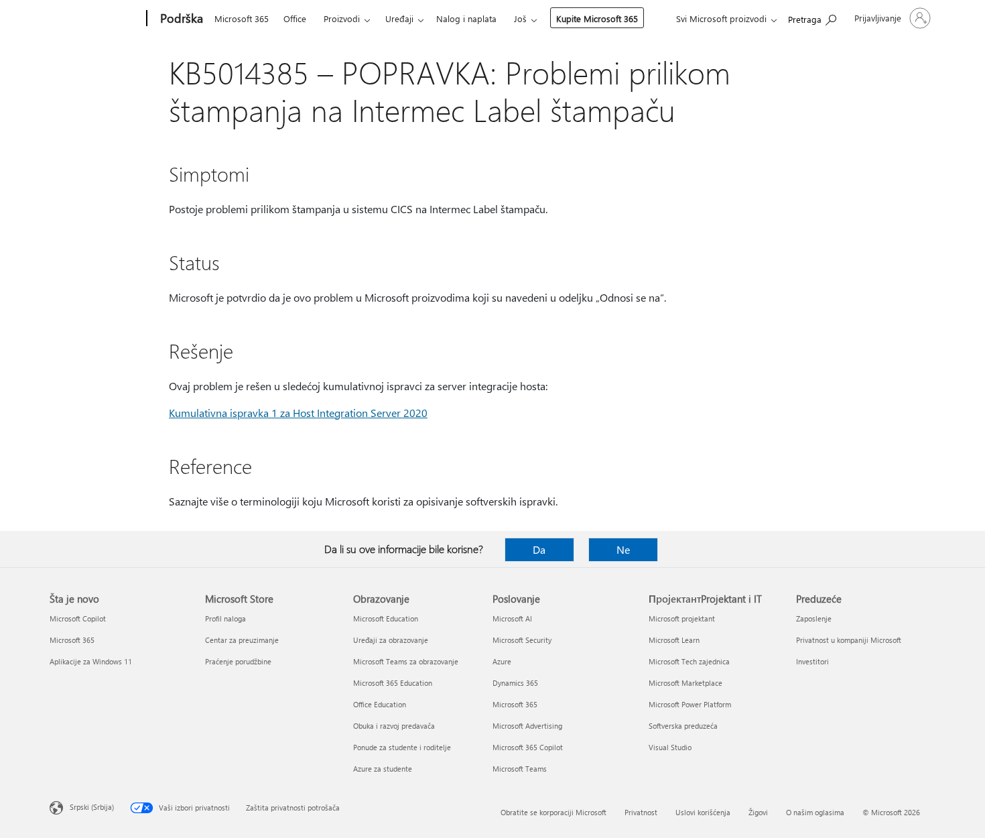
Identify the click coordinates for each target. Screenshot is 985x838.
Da (539, 549)
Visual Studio (670, 747)
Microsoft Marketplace (685, 683)
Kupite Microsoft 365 (597, 18)
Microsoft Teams (519, 769)
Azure (501, 661)
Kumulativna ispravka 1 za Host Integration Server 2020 (298, 413)
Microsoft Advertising (527, 726)
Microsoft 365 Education (392, 683)
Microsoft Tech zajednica (689, 661)
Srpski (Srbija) (92, 807)
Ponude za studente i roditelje (402, 747)
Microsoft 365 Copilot (527, 747)
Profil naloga (225, 618)
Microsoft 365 (241, 18)
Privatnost (641, 812)
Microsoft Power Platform (690, 704)
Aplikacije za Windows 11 (91, 661)
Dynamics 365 (515, 683)
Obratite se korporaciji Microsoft (553, 812)
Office (294, 18)
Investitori (812, 661)
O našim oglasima (815, 812)
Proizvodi (342, 18)
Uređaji (399, 18)
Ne (623, 549)
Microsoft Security (521, 640)
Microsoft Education (385, 618)
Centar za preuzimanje (242, 640)
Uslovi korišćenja (702, 812)
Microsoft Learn (674, 640)
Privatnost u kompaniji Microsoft (848, 640)
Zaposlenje (814, 618)
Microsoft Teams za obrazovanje (405, 661)
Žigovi (758, 812)
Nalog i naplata (466, 18)
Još (520, 18)
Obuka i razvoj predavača (394, 726)
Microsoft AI (512, 618)
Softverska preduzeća (683, 726)
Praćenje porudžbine (238, 661)
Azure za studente (382, 769)
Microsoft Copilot (78, 618)
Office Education (379, 704)
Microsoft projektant (682, 618)
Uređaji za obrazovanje (390, 640)
